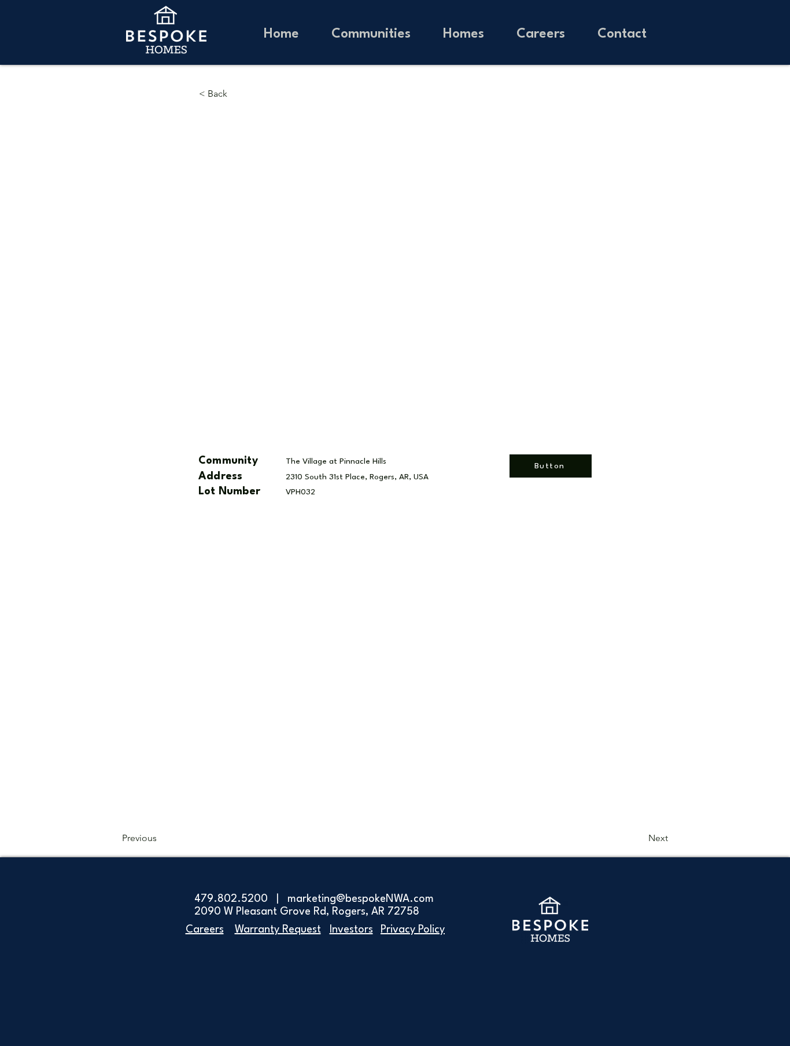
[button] (463, 32)
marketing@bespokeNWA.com (360, 899)
